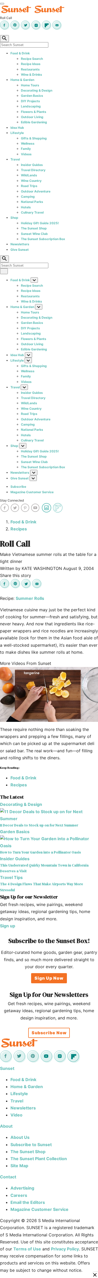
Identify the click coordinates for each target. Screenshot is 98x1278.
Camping (28, 196)
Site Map (19, 1165)
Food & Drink (20, 53)
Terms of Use (27, 1248)
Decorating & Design (36, 90)
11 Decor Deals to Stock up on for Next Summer (39, 825)
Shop (14, 218)
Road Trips (29, 186)
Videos (26, 154)
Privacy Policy (65, 1248)
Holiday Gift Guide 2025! (40, 223)
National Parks (32, 202)
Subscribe (18, 487)
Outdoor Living (32, 117)
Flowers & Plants (33, 112)
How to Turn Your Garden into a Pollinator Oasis (40, 852)
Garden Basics (32, 96)
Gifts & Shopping (34, 138)
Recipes (18, 528)
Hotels (26, 207)
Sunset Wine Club (34, 234)
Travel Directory (33, 170)
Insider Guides (32, 165)
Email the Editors (27, 1202)
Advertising (22, 1188)
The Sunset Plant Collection (38, 1158)
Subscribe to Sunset (31, 1144)
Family (26, 149)
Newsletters (19, 244)
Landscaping (31, 106)
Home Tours (30, 85)
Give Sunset (19, 250)
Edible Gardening (34, 122)
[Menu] (2, 3)
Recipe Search (32, 59)
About (6, 1126)
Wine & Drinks (31, 74)
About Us (20, 1137)
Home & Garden (22, 80)
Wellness (27, 143)
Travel (15, 159)
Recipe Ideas (31, 64)
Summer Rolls (30, 598)
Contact (8, 1176)
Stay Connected (12, 500)
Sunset (7, 1068)
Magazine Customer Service (32, 492)
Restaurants (30, 69)
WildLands (29, 175)
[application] (49, 694)
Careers (18, 1195)
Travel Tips (11, 877)
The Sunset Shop (34, 228)
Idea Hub (17, 128)
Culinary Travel (32, 212)
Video (16, 1115)
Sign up (7, 925)
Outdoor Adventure (35, 191)
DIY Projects (30, 101)
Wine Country (31, 181)
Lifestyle (17, 133)
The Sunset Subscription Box (43, 239)
